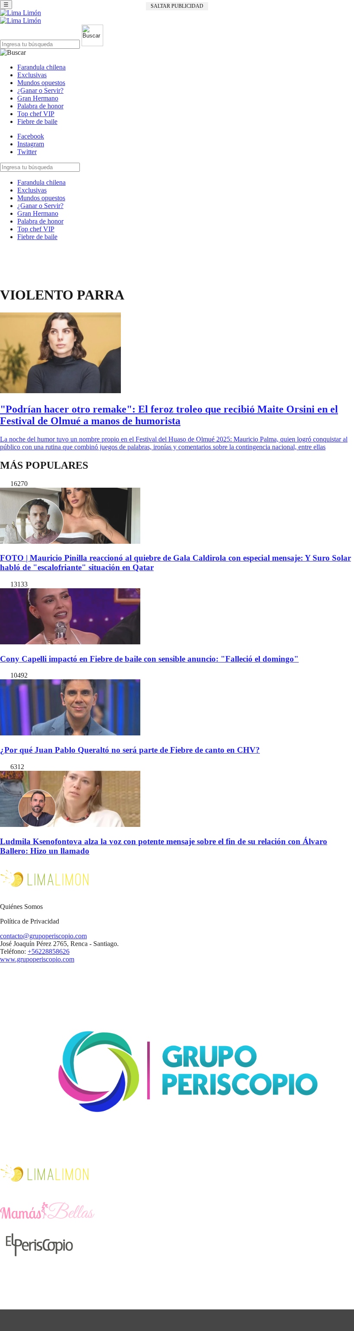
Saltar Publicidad (177, 6)
